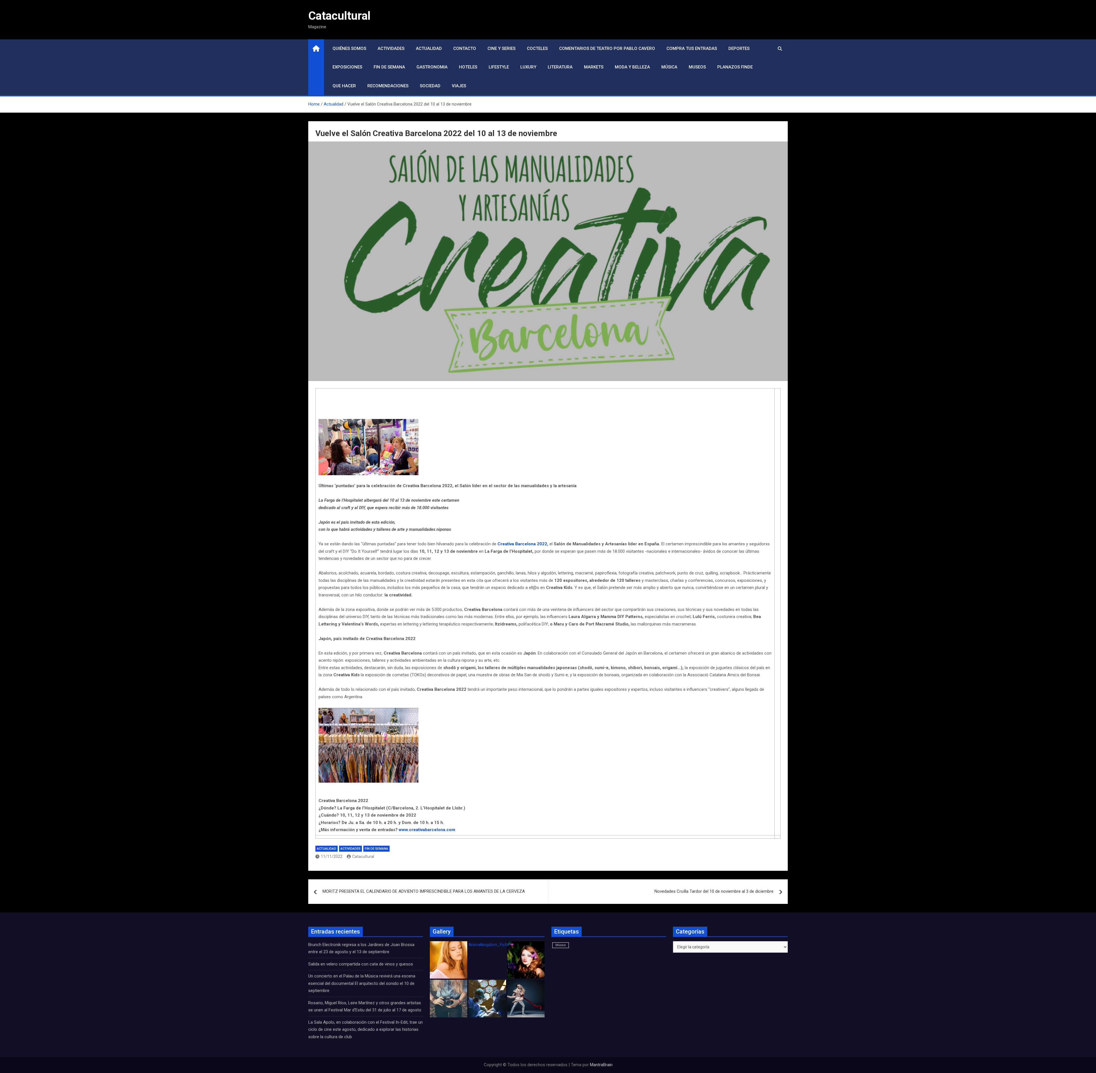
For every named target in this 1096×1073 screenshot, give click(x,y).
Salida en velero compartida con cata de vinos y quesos (360, 964)
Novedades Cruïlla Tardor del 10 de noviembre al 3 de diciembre (713, 891)
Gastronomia (432, 67)
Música (669, 67)
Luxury (528, 67)
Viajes (459, 85)
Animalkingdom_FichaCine (493, 944)
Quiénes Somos (349, 48)
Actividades (391, 48)
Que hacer (344, 85)
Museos (697, 67)
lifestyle (499, 67)
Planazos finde (735, 67)
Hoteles (468, 67)
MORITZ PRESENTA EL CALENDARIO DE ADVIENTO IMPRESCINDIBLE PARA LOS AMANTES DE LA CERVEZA (424, 891)
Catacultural (339, 16)
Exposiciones (347, 67)
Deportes (739, 48)
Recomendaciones (387, 85)
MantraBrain (601, 1064)
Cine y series (501, 48)
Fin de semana (389, 67)
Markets (593, 67)
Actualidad (429, 48)
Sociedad (430, 85)
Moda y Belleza (632, 67)
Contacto (464, 48)
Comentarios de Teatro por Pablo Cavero (607, 48)
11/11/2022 (331, 856)
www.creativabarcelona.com (427, 829)
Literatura (560, 67)
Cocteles (537, 48)
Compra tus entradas (691, 48)
